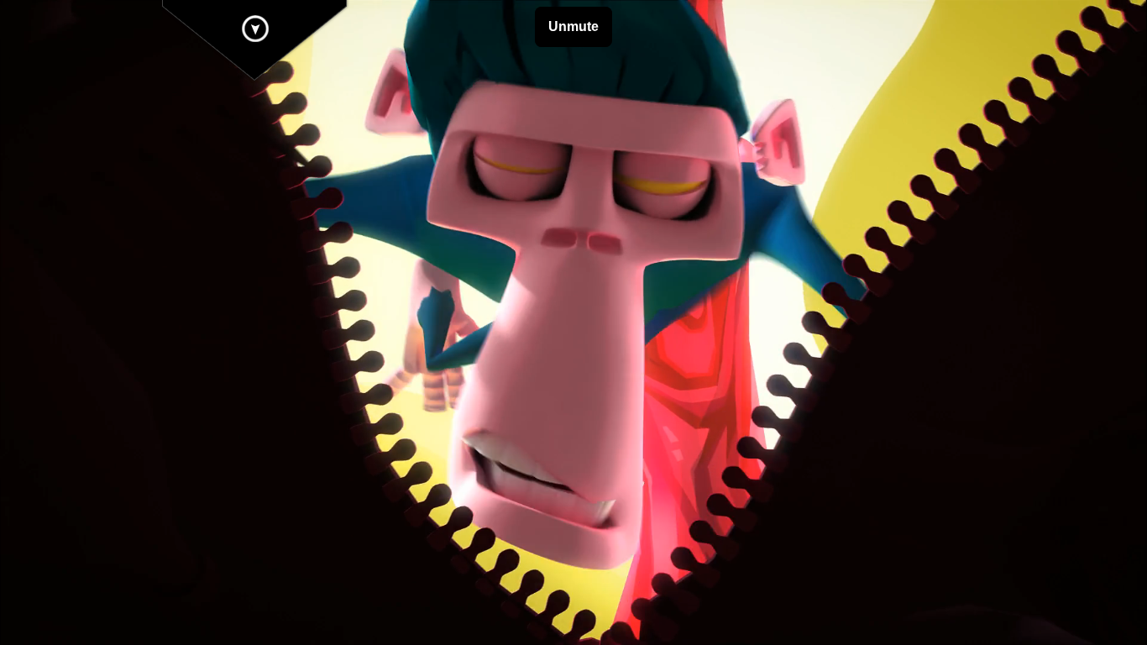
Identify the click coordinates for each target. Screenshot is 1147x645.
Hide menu (255, 28)
